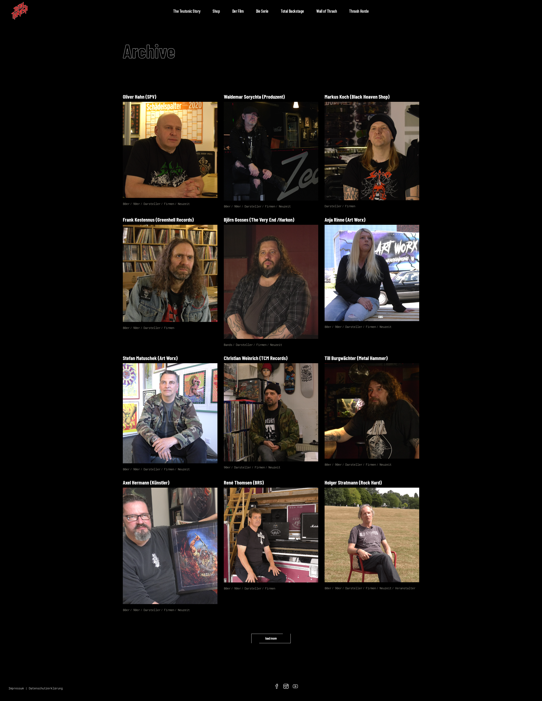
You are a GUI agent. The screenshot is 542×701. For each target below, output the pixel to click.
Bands (228, 345)
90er (136, 204)
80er (126, 204)
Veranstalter (405, 588)
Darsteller (152, 204)
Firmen (169, 204)
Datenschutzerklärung (46, 688)
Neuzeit (184, 204)
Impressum (16, 688)
